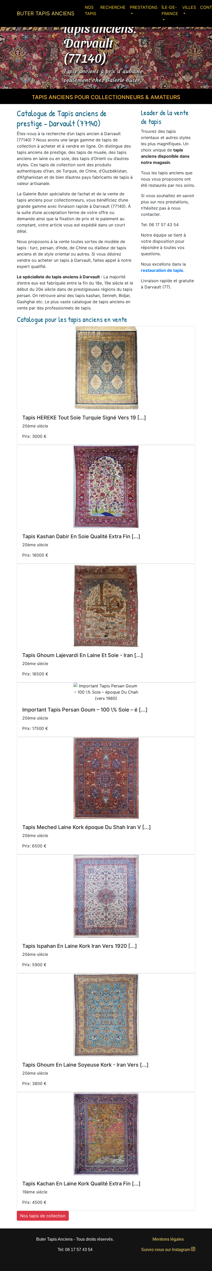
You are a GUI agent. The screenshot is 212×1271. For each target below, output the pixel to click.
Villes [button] (189, 7)
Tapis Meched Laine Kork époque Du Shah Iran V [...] (86, 827)
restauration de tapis (162, 270)
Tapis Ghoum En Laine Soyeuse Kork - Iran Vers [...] (85, 1065)
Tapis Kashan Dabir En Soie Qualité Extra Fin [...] (81, 536)
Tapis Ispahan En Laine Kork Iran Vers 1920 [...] (79, 946)
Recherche (113, 7)
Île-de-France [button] (170, 10)
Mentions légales (168, 1239)
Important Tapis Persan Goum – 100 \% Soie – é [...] (85, 710)
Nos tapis (90, 10)
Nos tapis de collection (42, 1215)
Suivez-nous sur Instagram (166, 1249)
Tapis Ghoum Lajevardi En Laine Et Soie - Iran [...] (82, 655)
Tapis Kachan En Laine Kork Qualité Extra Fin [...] (81, 1183)
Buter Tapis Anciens (45, 13)
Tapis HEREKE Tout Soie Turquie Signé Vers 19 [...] (84, 418)
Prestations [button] (143, 7)
